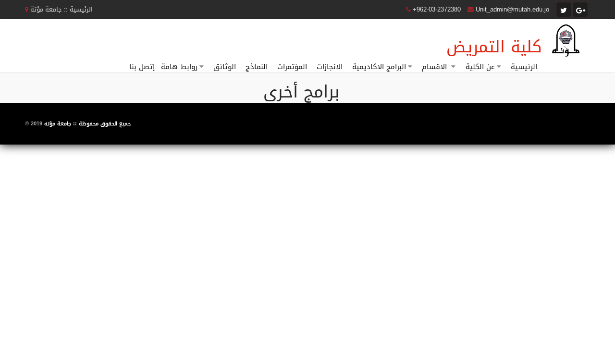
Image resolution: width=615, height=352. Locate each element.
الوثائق (224, 66)
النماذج (257, 66)
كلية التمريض (494, 46)
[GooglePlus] (580, 9)
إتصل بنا (142, 66)
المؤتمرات (292, 66)
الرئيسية (524, 66)
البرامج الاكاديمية (379, 66)
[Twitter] (563, 9)
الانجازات (330, 66)
